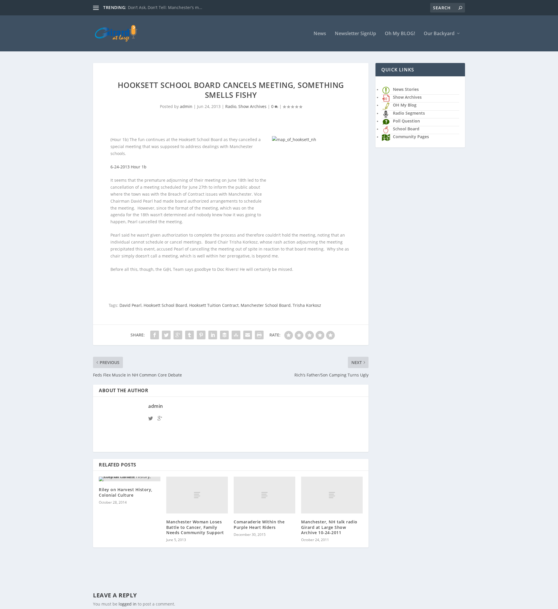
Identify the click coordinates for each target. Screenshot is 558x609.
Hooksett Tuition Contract (214, 305)
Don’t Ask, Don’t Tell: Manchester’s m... (165, 7)
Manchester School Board (266, 305)
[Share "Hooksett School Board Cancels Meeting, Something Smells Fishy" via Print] (259, 335)
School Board (406, 128)
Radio (230, 106)
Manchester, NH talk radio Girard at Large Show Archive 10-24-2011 (329, 527)
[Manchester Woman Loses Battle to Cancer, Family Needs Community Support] (197, 495)
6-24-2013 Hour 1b (128, 167)
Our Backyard (439, 34)
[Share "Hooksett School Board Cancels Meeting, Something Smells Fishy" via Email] (247, 335)
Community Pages (411, 136)
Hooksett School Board (165, 305)
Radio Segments (409, 113)
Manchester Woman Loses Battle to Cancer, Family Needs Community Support (195, 527)
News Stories (406, 89)
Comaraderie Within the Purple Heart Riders (259, 524)
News (320, 34)
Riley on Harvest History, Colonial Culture (126, 492)
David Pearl (130, 305)
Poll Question (406, 121)
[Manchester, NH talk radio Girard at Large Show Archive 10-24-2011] (332, 495)
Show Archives (252, 106)
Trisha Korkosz (307, 305)
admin (186, 106)
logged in (128, 604)
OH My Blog (404, 105)
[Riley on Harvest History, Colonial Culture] (129, 479)
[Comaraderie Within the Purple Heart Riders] (264, 495)
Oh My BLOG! (400, 34)
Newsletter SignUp (355, 34)
